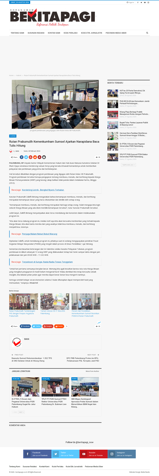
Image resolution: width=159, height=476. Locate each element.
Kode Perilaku (71, 33)
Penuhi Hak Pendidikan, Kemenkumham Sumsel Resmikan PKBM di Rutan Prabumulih (85, 313)
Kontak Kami (54, 33)
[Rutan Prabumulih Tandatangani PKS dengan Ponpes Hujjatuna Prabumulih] (23, 301)
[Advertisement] (79, 54)
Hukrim (13, 136)
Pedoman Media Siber (116, 33)
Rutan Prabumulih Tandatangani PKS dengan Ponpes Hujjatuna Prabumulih (22, 313)
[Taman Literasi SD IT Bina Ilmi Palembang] (54, 301)
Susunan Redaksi (36, 33)
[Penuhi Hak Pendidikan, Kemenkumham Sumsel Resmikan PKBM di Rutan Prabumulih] (86, 301)
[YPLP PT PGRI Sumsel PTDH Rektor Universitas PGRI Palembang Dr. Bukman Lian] (55, 387)
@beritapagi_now (84, 442)
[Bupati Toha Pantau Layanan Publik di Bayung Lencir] (112, 125)
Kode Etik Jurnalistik (91, 33)
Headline (16, 379)
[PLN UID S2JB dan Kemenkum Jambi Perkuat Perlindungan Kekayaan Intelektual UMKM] (112, 104)
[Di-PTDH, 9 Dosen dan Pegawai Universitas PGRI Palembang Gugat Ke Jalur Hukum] (25, 387)
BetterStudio (145, 472)
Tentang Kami (17, 33)
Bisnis (74, 379)
